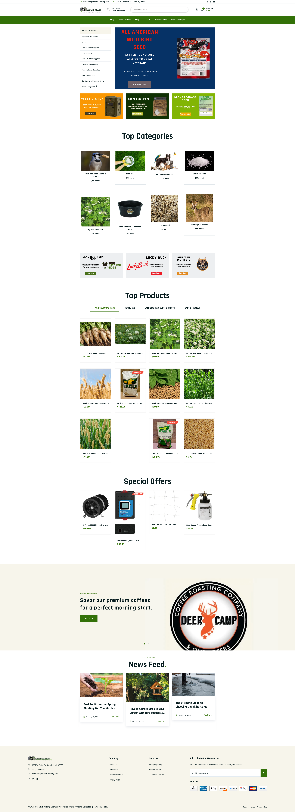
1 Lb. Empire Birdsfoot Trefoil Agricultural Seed (205, 353)
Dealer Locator (161, 20)
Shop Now (89, 618)
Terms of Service (156, 774)
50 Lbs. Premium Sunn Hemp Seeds (200, 453)
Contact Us (113, 769)
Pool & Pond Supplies (90, 47)
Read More (115, 717)
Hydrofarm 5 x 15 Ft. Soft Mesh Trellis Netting (170, 524)
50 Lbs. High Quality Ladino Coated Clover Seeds (137, 353)
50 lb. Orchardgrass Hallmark (165, 453)
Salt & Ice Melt (199, 173)
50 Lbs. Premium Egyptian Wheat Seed (133, 403)
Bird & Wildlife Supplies (91, 59)
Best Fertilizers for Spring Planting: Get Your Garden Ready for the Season (100, 706)
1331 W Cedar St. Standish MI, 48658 (130, 2)
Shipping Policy (155, 764)
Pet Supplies (87, 53)
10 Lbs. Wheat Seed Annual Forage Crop (133, 453)
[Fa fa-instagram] (210, 2)
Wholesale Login (178, 20)
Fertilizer (130, 173)
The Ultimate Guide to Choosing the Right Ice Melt (192, 705)
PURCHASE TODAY (140, 84)
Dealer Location (116, 774)
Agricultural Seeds (96, 229)
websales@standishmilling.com (96, 2)
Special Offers (125, 20)
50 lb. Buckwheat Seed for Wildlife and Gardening (103, 353)
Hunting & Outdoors (90, 64)
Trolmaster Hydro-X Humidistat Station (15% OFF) (137, 541)
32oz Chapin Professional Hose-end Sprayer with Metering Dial (212, 525)
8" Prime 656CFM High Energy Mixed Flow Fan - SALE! (104, 525)
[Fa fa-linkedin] (214, 2)
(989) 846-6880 (118, 10)
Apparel (85, 42)
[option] (165, 58)
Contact (146, 20)
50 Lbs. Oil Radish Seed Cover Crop (166, 403)
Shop (112, 20)
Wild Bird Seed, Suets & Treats (96, 175)
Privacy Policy (114, 780)
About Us (113, 764)
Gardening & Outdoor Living (93, 81)
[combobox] (159, 9)
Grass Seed (165, 225)
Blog (137, 20)
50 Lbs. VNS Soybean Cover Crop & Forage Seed (102, 403)
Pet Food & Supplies (164, 174)
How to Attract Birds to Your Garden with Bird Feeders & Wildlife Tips (147, 711)
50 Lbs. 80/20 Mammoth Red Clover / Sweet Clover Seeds (210, 403)
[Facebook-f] (207, 2)
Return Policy (155, 769)
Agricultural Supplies (90, 36)
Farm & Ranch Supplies (91, 70)
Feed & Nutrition (88, 75)
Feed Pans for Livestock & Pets (130, 228)
